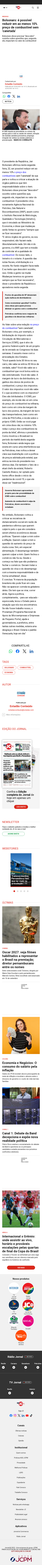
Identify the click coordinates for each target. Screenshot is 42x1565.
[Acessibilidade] (5, 8)
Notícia (8, 101)
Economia (9, 672)
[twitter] (19, 1415)
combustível (25, 667)
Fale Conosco (21, 1487)
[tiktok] (31, 1415)
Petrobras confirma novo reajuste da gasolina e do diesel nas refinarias (21, 315)
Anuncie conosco (21, 1519)
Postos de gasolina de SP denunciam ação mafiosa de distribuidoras (20, 296)
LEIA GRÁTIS (21, 807)
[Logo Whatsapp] (4, 96)
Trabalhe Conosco (21, 1492)
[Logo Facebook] (8, 96)
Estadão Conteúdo (13, 84)
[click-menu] (37, 8)
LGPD (21, 1473)
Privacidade (21, 1463)
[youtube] (27, 1415)
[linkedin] (23, 1415)
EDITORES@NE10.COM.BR (21, 1551)
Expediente (21, 1482)
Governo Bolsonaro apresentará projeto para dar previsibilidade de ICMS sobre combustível (19, 493)
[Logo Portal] (19, 7)
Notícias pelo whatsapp (21, 1504)
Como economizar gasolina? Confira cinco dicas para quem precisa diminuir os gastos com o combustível (21, 306)
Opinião (21, 1441)
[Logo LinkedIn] (18, 96)
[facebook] (11, 1415)
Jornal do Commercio (21, 1531)
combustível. (8, 255)
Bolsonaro (9, 667)
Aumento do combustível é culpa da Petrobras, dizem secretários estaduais (20, 504)
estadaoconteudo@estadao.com (21, 710)
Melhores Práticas (21, 1468)
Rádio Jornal (21, 1536)
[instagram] (15, 1415)
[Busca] (32, 8)
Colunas (21, 1436)
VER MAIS (21, 1268)
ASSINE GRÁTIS (13, 834)
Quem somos (21, 1453)
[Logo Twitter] (13, 96)
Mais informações (13, 715)
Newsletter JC (21, 1509)
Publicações (21, 1477)
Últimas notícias (21, 1431)
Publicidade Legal (21, 1514)
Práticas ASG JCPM (21, 1458)
